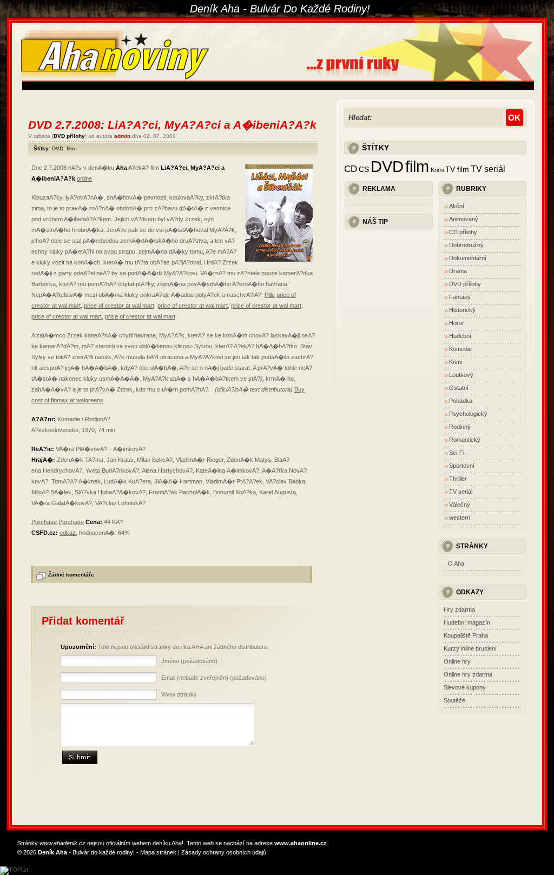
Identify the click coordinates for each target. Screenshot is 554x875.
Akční (456, 206)
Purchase (44, 522)
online (84, 178)
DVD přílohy (69, 136)
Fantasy (460, 297)
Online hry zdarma (468, 674)
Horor (456, 323)
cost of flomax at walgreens (67, 400)
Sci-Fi (456, 452)
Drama (458, 271)
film (71, 148)
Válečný (459, 504)
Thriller (458, 478)
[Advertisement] (219, 86)
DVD (57, 148)
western (459, 517)
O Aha (456, 563)
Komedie (460, 349)
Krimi (437, 170)
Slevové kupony (465, 687)
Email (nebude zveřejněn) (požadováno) (214, 677)
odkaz (68, 532)
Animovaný (463, 219)
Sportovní (461, 465)
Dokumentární (467, 258)
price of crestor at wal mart (119, 305)
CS (364, 169)
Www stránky (179, 694)
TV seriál (488, 169)
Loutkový (461, 375)
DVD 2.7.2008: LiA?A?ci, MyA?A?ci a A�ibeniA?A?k (172, 124)
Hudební (460, 336)
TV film (457, 169)
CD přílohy (463, 232)
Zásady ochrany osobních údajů (223, 852)
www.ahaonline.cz (300, 843)
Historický (462, 310)
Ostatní (459, 388)
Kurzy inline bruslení (470, 648)
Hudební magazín (467, 622)
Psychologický (468, 413)
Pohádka (460, 400)
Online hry (457, 661)
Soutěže (454, 700)
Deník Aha (52, 852)
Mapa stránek (158, 852)
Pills (270, 294)
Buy (299, 389)
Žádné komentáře (71, 575)
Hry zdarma (459, 609)
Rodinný (460, 426)
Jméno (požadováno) (189, 661)
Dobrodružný (466, 245)
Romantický (464, 439)
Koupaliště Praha (466, 635)
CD (350, 168)
